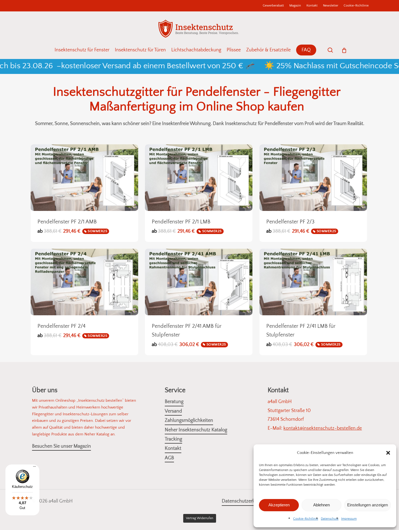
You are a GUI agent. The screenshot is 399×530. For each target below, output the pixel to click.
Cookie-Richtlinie (305, 518)
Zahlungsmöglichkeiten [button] (189, 420)
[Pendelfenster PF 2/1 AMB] (84, 177)
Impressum (349, 518)
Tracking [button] (173, 439)
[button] (388, 453)
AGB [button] (169, 458)
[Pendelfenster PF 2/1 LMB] (198, 177)
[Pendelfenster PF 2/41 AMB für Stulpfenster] (198, 282)
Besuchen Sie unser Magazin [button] (61, 446)
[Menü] (34, 468)
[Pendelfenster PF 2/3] (313, 177)
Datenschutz (329, 518)
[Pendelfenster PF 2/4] (84, 282)
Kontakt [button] (173, 448)
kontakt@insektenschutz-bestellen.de (322, 428)
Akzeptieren (279, 505)
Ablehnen (321, 505)
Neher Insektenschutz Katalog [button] (196, 430)
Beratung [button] (174, 401)
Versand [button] (173, 411)
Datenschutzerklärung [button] (245, 501)
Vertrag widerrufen (199, 518)
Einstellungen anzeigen (367, 505)
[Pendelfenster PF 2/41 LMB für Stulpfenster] (313, 282)
